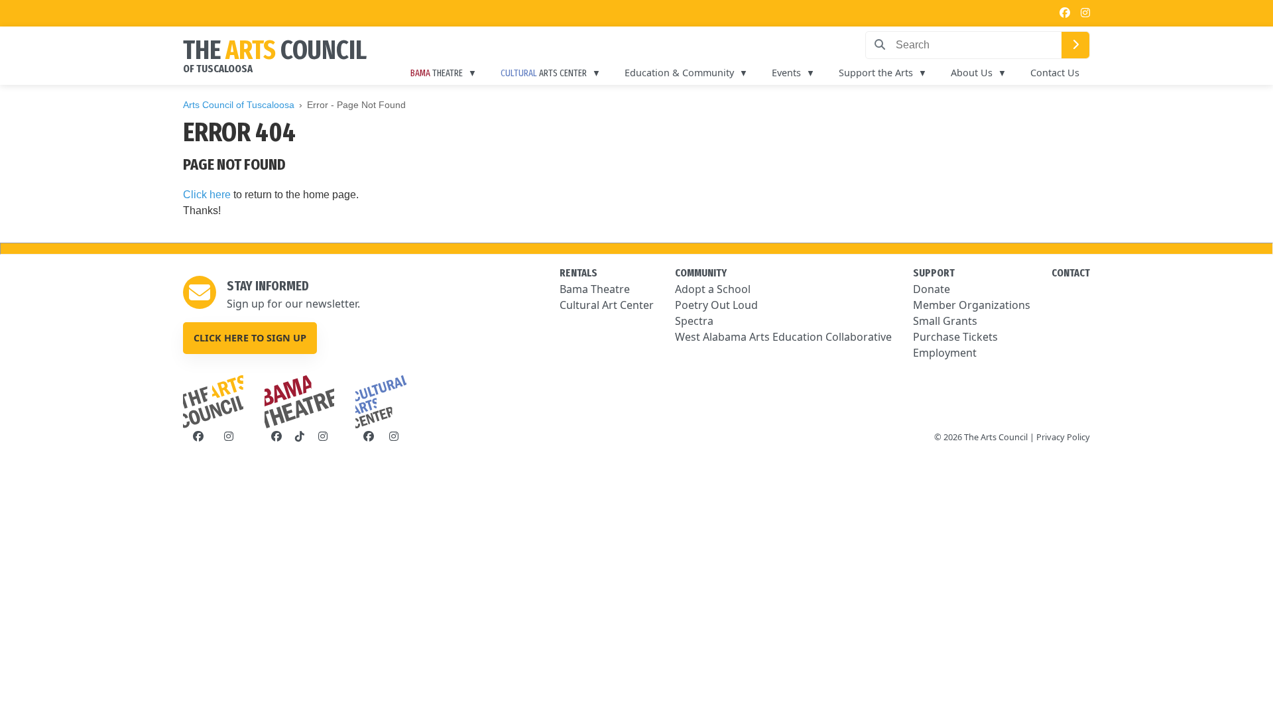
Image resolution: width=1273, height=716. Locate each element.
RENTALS (578, 273)
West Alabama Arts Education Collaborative (783, 336)
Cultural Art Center (607, 305)
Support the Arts (876, 72)
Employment (945, 352)
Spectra (694, 321)
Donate (931, 289)
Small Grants (945, 321)
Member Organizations (971, 305)
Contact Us (1054, 72)
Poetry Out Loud (716, 305)
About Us (972, 72)
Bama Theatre (595, 289)
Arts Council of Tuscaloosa (238, 104)
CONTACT (1071, 273)
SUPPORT (934, 273)
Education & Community (679, 72)
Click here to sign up (250, 337)
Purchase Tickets (955, 336)
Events (786, 72)
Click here (207, 194)
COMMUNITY (701, 273)
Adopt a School (713, 289)
